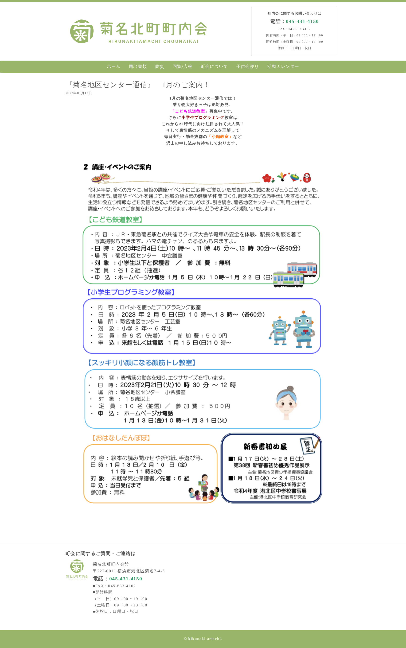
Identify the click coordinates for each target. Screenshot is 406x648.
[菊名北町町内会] (138, 44)
